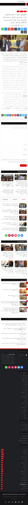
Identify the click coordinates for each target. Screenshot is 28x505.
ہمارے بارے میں (23, 438)
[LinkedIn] (19, 29)
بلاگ (25, 417)
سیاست (21, 11)
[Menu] (1, 2)
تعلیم (24, 409)
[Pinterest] (12, 29)
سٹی (21, 8)
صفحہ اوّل (25, 375)
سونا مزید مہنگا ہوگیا (13, 295)
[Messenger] (5, 29)
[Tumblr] (15, 29)
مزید (26, 405)
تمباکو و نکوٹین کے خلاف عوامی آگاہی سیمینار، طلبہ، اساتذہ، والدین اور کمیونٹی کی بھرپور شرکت (21, 183)
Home (24, 8)
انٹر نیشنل (24, 379)
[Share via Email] (25, 32)
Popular (15, 199)
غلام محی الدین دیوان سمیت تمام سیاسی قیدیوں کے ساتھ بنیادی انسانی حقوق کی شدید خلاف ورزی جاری (10, 218)
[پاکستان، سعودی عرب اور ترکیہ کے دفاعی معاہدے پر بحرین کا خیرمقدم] (23, 229)
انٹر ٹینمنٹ (24, 392)
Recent (23, 199)
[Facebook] (25, 29)
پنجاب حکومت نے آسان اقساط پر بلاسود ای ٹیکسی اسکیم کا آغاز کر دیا (21, 191)
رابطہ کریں (24, 442)
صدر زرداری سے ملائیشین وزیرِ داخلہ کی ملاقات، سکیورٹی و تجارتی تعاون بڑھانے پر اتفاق (10, 211)
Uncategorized (23, 484)
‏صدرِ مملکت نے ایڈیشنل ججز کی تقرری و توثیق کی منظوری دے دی (7, 270)
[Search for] (26, 2)
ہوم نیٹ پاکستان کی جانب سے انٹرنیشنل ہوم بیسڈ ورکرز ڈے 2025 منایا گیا (7, 184)
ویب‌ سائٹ (25, 154)
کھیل (26, 394)
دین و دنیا (23, 413)
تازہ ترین (24, 377)
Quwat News (22, 494)
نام (26, 144)
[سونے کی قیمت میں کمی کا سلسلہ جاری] (23, 285)
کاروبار (25, 390)
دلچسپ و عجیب (24, 396)
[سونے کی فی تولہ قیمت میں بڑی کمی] (23, 291)
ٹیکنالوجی (23, 411)
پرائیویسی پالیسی (23, 440)
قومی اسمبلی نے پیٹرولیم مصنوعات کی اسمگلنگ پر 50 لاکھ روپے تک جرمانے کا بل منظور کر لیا (9, 303)
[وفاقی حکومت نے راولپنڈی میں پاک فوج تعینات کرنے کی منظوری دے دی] (23, 205)
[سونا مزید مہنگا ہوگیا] (23, 297)
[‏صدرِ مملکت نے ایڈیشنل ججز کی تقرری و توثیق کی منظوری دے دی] (23, 224)
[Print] (22, 32)
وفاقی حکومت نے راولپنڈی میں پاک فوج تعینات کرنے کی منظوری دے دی (21, 254)
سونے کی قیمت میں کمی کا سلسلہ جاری (10, 283)
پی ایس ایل (23, 407)
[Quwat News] (21, 1)
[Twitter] (22, 29)
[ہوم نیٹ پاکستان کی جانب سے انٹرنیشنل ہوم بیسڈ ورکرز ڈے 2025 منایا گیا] (7, 177)
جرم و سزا (25, 386)
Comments (5, 199)
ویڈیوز (25, 400)
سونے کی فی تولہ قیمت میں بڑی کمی (10, 289)
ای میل (25, 149)
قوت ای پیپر (24, 402)
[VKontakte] (10, 115)
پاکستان (25, 381)
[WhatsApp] (2, 29)
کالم (25, 415)
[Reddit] (9, 29)
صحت (18, 11)
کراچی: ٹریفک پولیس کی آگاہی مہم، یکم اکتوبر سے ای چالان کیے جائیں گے (7, 191)
